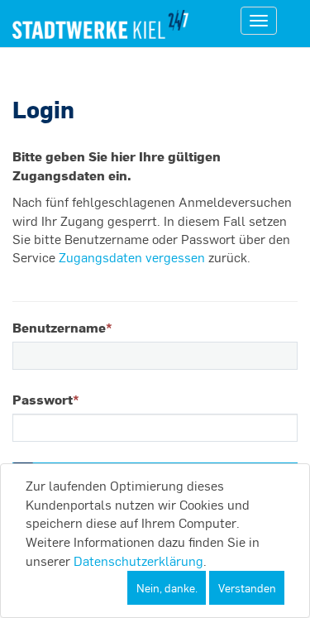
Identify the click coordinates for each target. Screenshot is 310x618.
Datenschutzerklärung (138, 560)
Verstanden (247, 588)
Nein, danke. (167, 588)
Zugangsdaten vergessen (132, 256)
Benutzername (62, 328)
